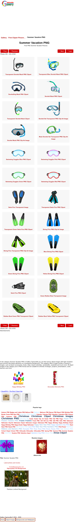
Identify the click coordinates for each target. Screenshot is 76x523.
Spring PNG (48, 431)
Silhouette (22, 431)
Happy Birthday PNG (18, 387)
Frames (28, 421)
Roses (48, 429)
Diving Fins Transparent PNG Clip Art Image (18, 251)
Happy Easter (19, 425)
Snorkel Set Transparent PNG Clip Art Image (53, 118)
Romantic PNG (28, 429)
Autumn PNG (5, 412)
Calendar (39, 414)
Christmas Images (63, 416)
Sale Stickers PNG (66, 429)
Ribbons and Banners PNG (11, 429)
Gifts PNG (62, 421)
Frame (22, 421)
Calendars (55, 414)
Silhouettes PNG (39, 431)
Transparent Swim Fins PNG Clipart (53, 207)
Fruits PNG (36, 421)
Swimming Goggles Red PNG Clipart (53, 181)
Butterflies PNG (25, 414)
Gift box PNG (47, 421)
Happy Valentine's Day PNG (60, 425)
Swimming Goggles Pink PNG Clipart (53, 159)
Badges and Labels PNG (17, 412)
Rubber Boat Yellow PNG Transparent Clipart (53, 316)
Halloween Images (31, 423)
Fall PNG (56, 419)
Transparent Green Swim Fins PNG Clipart (18, 229)
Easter (31, 419)
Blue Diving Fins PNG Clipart (53, 251)
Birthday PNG (69, 412)
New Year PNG (41, 427)
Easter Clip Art (39, 419)
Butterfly (33, 414)
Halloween (70, 421)
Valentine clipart (26, 433)
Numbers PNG (52, 427)
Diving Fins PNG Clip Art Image (53, 229)
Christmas (24, 416)
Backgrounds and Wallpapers (25, 520)
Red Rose (69, 427)
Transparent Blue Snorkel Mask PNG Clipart (53, 74)
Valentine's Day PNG (38, 433)
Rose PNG (42, 429)
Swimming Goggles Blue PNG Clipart (18, 159)
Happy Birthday (53, 423)
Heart (71, 425)
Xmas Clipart (60, 433)
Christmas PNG (10, 418)
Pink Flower (62, 427)
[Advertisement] (37, 21)
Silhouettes (29, 431)
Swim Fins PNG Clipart (18, 293)
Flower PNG (68, 419)
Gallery (4, 38)
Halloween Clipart (19, 423)
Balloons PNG (44, 412)
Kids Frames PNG (22, 427)
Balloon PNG (29, 412)
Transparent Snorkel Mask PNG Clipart (18, 74)
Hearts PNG (11, 427)
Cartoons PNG (11, 416)
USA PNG (8, 433)
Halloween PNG (43, 423)
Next (62, 51)
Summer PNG (57, 431)
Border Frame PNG (7, 414)
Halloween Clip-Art (7, 423)
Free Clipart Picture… (17, 38)
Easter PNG (48, 419)
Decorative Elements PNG (56, 387)
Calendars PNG (63, 414)
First (5, 51)
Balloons (36, 412)
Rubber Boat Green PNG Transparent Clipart (18, 316)
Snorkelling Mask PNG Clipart (18, 94)
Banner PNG (53, 412)
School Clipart (5, 431)
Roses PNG (55, 429)
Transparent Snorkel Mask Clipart (18, 118)
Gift (41, 421)
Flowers (4, 421)
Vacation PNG (16, 433)
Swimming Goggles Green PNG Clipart (18, 181)
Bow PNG (16, 414)
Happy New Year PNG (42, 425)
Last (70, 51)
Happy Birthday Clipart (66, 423)
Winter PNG (49, 433)
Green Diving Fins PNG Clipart (18, 273)
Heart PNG (4, 427)
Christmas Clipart (41, 416)
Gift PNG (56, 421)
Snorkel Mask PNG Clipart (53, 96)
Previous (15, 51)
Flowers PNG (13, 421)
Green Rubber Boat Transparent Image (53, 296)
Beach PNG (60, 412)
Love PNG (31, 427)
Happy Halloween (28, 425)
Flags (61, 419)
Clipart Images (10, 520)
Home (2, 520)
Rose (35, 429)
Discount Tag (24, 419)
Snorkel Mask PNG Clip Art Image (18, 140)
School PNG (15, 431)
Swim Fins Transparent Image (18, 207)
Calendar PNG (47, 414)
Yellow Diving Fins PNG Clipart (53, 273)
